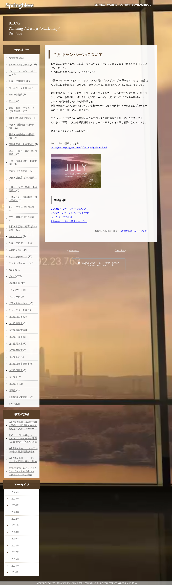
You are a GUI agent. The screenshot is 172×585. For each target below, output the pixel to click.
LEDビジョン (15, 250)
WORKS (112, 5)
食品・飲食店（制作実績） (23, 217)
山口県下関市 (16, 337)
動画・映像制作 (17, 81)
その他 (12, 404)
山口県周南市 (16, 343)
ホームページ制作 (138, 231)
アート (12, 101)
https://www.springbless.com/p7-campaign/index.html (79, 148)
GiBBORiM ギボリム (127, 583)
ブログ (12, 276)
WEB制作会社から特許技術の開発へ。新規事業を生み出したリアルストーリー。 (23, 425)
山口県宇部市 (16, 323)
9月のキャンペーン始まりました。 (69, 221)
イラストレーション (19, 303)
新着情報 (125, 231)
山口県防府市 (16, 330)
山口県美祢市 (16, 350)
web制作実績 (15, 94)
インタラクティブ (18, 256)
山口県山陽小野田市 (19, 364)
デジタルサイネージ (19, 263)
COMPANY (126, 5)
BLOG (148, 5)
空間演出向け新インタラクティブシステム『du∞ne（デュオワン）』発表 (23, 471)
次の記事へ (120, 250)
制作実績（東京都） (19, 397)
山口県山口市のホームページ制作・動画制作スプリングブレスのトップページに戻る (99, 264)
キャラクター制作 (18, 310)
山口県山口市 (16, 317)
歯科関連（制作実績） (20, 118)
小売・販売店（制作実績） (23, 177)
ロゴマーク (14, 296)
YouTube (13, 270)
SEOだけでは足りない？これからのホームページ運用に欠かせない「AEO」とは (23, 438)
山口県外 (13, 377)
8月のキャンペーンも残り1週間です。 (71, 213)
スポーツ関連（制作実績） (23, 207)
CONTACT (138, 5)
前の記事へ (74, 250)
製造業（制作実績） (19, 171)
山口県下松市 (16, 370)
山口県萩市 (14, 357)
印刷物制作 (14, 283)
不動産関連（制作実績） (21, 144)
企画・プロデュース (19, 243)
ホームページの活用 (61, 217)
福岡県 (12, 390)
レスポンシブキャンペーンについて (69, 209)
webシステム (15, 236)
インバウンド (16, 290)
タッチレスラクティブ (20, 64)
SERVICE (100, 5)
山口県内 (13, 384)
